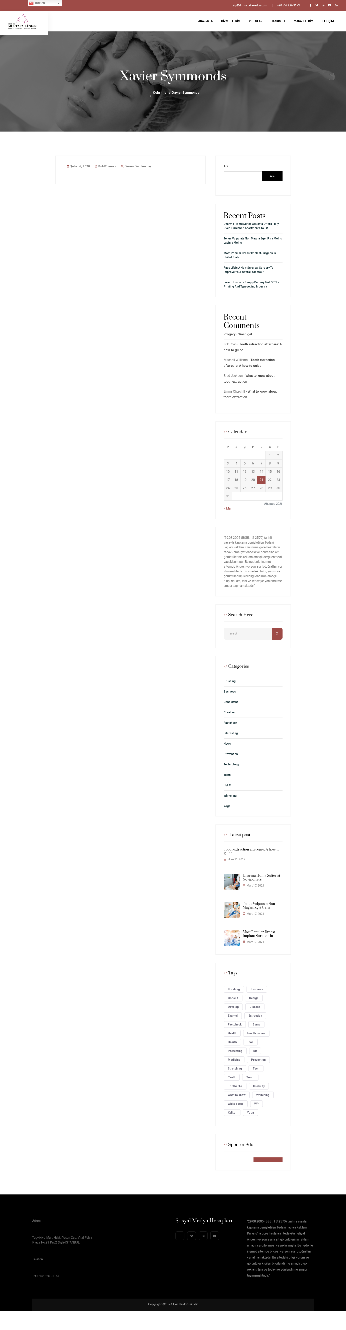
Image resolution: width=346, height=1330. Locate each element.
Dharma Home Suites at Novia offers (261, 878)
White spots (235, 1103)
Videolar (255, 21)
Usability (259, 1086)
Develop (233, 1006)
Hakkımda (278, 21)
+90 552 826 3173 (288, 5)
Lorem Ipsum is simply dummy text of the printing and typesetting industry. (251, 284)
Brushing (230, 681)
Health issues (256, 1033)
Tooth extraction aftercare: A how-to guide (252, 851)
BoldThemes (107, 166)
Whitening (230, 795)
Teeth (227, 774)
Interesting (231, 733)
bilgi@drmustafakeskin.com (249, 5)
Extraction (255, 1015)
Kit (255, 1051)
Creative (229, 712)
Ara (226, 166)
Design (253, 998)
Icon (250, 1042)
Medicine (234, 1059)
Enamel (233, 1015)
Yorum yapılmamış (138, 166)
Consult (233, 998)
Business (230, 691)
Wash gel (245, 334)
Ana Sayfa (205, 21)
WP (256, 1103)
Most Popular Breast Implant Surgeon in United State (250, 255)
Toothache (235, 1086)
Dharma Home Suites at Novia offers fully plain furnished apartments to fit (251, 226)
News (227, 743)
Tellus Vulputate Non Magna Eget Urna (259, 906)
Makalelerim (303, 21)
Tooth (250, 1077)
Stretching (235, 1068)
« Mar (227, 508)
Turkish (39, 3)
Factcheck (230, 722)
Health (232, 1033)
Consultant (231, 702)
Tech (256, 1068)
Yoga (227, 806)
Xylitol (232, 1112)
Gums (256, 1024)
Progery (229, 334)
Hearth (232, 1042)
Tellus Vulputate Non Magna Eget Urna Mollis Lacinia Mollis (253, 240)
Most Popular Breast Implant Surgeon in (259, 934)
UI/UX (227, 785)
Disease (254, 1006)
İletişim (328, 21)
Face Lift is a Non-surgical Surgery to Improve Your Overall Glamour (249, 269)
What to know (236, 1095)
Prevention (231, 754)
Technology (231, 764)
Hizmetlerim (230, 21)
